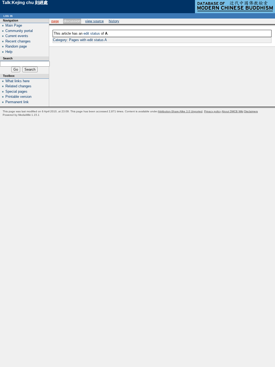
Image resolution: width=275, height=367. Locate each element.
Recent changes (18, 41)
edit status (92, 33)
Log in (8, 16)
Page (55, 21)
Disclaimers (251, 111)
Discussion (72, 21)
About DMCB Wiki (232, 111)
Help (8, 52)
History (114, 21)
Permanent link (17, 102)
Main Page (13, 25)
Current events (16, 36)
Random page (16, 46)
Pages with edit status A (88, 40)
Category (60, 40)
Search (8, 58)
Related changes (18, 86)
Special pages (16, 91)
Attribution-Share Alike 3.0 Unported (180, 111)
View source (94, 21)
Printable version (18, 97)
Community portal (19, 31)
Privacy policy (212, 111)
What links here (17, 81)
